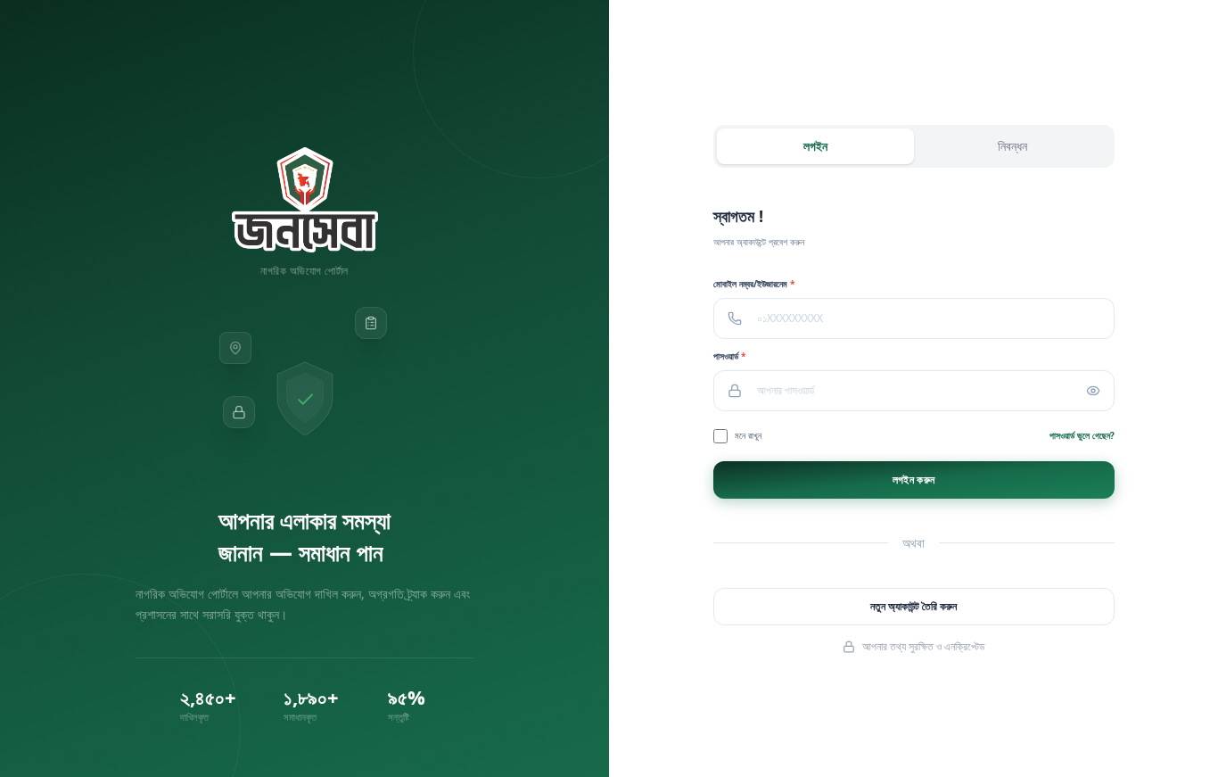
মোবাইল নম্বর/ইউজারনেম (753, 283)
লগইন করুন (913, 479)
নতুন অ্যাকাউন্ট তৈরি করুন (913, 606)
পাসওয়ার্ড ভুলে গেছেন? (1082, 435)
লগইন (815, 145)
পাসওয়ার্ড (729, 356)
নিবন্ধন (1012, 145)
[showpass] (1100, 390)
